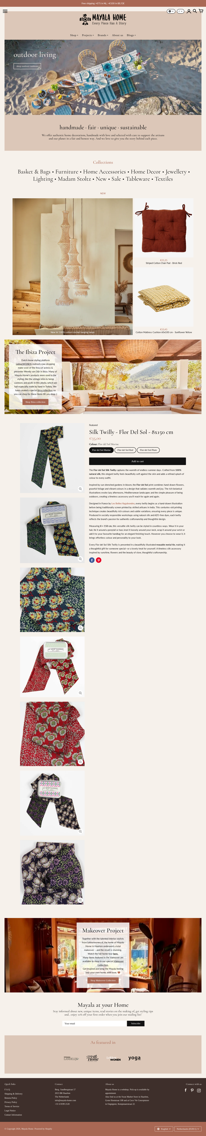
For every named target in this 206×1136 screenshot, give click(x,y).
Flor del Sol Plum (148, 450)
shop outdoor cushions (27, 66)
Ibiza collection (44, 390)
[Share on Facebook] (92, 560)
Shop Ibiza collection (35, 402)
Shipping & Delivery (13, 1094)
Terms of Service (12, 1106)
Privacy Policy (11, 1102)
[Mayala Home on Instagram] (198, 1091)
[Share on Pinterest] (98, 560)
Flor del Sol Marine (101, 450)
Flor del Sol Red (125, 450)
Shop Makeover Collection (103, 980)
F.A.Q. (7, 1089)
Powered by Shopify (43, 1129)
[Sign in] (189, 11)
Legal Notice (10, 1111)
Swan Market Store (130, 1097)
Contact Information (13, 1115)
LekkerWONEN (24, 364)
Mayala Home (27, 1129)
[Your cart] (201, 11)
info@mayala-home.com (65, 1100)
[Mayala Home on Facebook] (185, 1091)
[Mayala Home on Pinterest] (192, 1091)
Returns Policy (11, 1098)
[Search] (195, 11)
